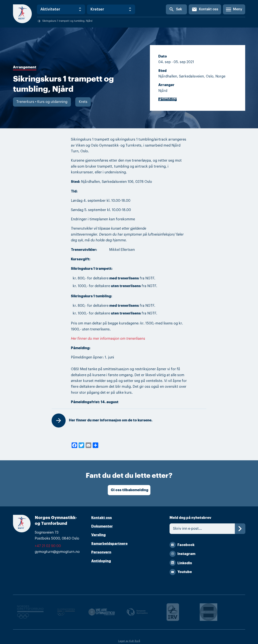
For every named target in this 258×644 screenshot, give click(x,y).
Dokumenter (102, 526)
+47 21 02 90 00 (48, 546)
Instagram (186, 553)
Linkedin (184, 563)
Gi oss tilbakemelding (129, 490)
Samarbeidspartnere (109, 543)
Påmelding (167, 99)
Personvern (101, 552)
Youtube (184, 572)
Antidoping (101, 561)
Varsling (98, 535)
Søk (175, 9)
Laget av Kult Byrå (129, 641)
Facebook (185, 545)
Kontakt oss (205, 9)
